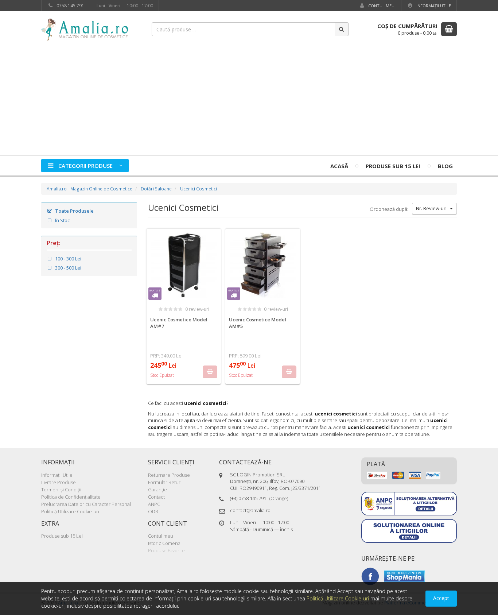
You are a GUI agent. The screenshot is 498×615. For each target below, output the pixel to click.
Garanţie (157, 489)
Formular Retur (164, 482)
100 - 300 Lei (67, 258)
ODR (153, 511)
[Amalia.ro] (88, 29)
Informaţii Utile (433, 5)
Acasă (339, 166)
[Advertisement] (249, 101)
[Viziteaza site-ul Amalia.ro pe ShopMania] (404, 575)
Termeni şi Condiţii (61, 489)
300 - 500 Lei (67, 267)
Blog (445, 166)
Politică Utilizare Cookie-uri (70, 511)
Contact (156, 497)
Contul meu (380, 5)
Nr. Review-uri (433, 208)
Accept (441, 598)
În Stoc (62, 220)
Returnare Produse (169, 475)
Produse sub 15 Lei (393, 166)
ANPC (154, 504)
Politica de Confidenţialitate (71, 497)
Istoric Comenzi (165, 543)
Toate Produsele (74, 211)
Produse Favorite (166, 550)
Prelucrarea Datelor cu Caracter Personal (86, 504)
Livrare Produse (58, 482)
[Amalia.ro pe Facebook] (370, 575)
